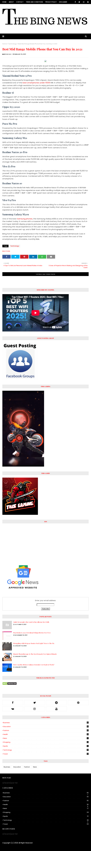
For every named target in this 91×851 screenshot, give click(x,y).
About (11, 2)
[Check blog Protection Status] (9, 684)
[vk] (12, 708)
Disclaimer (63, 2)
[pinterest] (87, 2)
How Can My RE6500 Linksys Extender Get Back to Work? (33, 665)
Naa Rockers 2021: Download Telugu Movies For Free (32, 633)
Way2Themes (22, 848)
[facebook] (75, 2)
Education (46, 727)
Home (4, 2)
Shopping (46, 742)
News (45, 738)
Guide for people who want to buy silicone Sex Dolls (31, 622)
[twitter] (79, 2)
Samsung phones (24, 218)
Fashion (46, 730)
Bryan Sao (7, 54)
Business (46, 723)
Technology (12, 44)
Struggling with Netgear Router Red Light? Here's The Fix (33, 643)
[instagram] (83, 2)
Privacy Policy (51, 2)
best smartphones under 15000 (36, 82)
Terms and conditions (34, 2)
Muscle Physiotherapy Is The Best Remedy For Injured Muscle (35, 654)
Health (46, 734)
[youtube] (56, 708)
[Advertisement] (45, 542)
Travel (46, 754)
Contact (19, 2)
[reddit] (56, 702)
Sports (45, 746)
